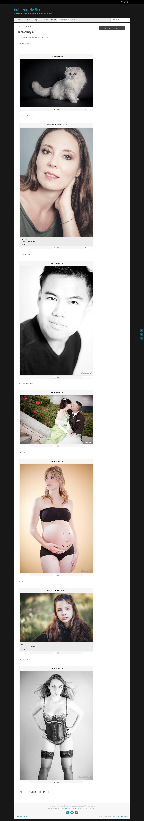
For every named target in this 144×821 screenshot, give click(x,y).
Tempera (116, 817)
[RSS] (127, 1)
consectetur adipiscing (72, 808)
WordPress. (124, 817)
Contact (19, 817)
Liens (26, 817)
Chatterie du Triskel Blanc (27, 10)
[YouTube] (122, 1)
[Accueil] (19, 27)
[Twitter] (124, 1)
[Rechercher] (128, 20)
